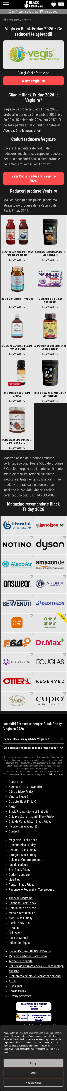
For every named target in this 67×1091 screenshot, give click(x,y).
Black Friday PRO (19, 923)
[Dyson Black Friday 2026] (50, 545)
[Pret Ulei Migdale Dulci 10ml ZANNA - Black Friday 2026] (17, 374)
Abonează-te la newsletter (21, 130)
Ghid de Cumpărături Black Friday (30, 821)
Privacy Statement (21, 996)
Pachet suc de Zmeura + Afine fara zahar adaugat (17, 253)
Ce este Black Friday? (22, 801)
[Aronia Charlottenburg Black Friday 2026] (50, 584)
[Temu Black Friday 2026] (17, 623)
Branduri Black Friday (22, 845)
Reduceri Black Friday (22, 850)
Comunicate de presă (22, 908)
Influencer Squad (20, 943)
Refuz (34, 1073)
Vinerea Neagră (19, 796)
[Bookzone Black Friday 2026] (17, 662)
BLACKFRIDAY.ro (36, 4)
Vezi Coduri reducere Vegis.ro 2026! (33, 178)
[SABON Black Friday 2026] (17, 701)
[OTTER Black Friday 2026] (17, 681)
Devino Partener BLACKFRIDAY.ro (30, 951)
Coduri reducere (19, 874)
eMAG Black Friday (20, 918)
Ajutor (13, 806)
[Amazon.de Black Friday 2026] (50, 564)
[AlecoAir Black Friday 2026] (17, 564)
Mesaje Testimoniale (22, 913)
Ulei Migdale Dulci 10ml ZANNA (17, 394)
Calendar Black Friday (22, 903)
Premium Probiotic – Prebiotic (17, 299)
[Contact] (60, 4)
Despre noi (16, 782)
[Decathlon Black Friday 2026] (50, 603)
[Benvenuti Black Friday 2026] (17, 603)
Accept (33, 1063)
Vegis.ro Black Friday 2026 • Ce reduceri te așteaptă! (33, 31)
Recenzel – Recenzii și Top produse (31, 889)
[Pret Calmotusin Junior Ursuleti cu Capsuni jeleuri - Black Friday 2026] (50, 327)
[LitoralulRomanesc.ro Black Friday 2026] (17, 525)
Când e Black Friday (21, 791)
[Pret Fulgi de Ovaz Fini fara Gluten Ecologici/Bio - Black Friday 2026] (50, 374)
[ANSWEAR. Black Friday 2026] (17, 584)
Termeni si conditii (21, 961)
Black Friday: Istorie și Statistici (29, 811)
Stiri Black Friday (19, 869)
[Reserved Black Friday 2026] (50, 681)
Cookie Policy (17, 991)
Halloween (15, 933)
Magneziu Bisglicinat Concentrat (50, 300)
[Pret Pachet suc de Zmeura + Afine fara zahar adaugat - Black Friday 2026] (17, 233)
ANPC (12, 981)
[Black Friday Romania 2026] (26, 5)
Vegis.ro (26, 20)
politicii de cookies (54, 774)
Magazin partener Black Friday (28, 956)
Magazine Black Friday (23, 840)
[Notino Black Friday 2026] (17, 545)
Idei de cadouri (18, 865)
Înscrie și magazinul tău (24, 826)
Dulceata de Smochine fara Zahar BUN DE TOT (17, 441)
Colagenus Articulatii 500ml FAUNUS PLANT (17, 347)
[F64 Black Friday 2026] (17, 642)
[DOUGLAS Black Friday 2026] (50, 662)
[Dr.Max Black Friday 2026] (50, 642)
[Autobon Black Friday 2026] (50, 525)
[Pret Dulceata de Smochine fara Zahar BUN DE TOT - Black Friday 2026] (17, 420)
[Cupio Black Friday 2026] (50, 701)
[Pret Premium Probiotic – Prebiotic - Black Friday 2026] (17, 280)
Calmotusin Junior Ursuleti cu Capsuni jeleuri (50, 347)
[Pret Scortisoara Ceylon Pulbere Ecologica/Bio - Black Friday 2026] (50, 233)
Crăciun (14, 928)
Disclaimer (15, 986)
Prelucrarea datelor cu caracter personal (35, 976)
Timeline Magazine (21, 898)
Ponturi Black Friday (21, 884)
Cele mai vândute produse (25, 860)
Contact (14, 831)
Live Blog (14, 879)
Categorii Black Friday (22, 855)
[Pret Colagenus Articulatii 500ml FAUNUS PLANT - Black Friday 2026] (17, 327)
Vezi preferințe (33, 1082)
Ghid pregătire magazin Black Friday (31, 816)
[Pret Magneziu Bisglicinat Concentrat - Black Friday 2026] (50, 280)
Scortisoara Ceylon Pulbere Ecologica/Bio (50, 253)
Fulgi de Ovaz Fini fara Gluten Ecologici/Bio (50, 394)
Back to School (18, 938)
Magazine (14, 20)
